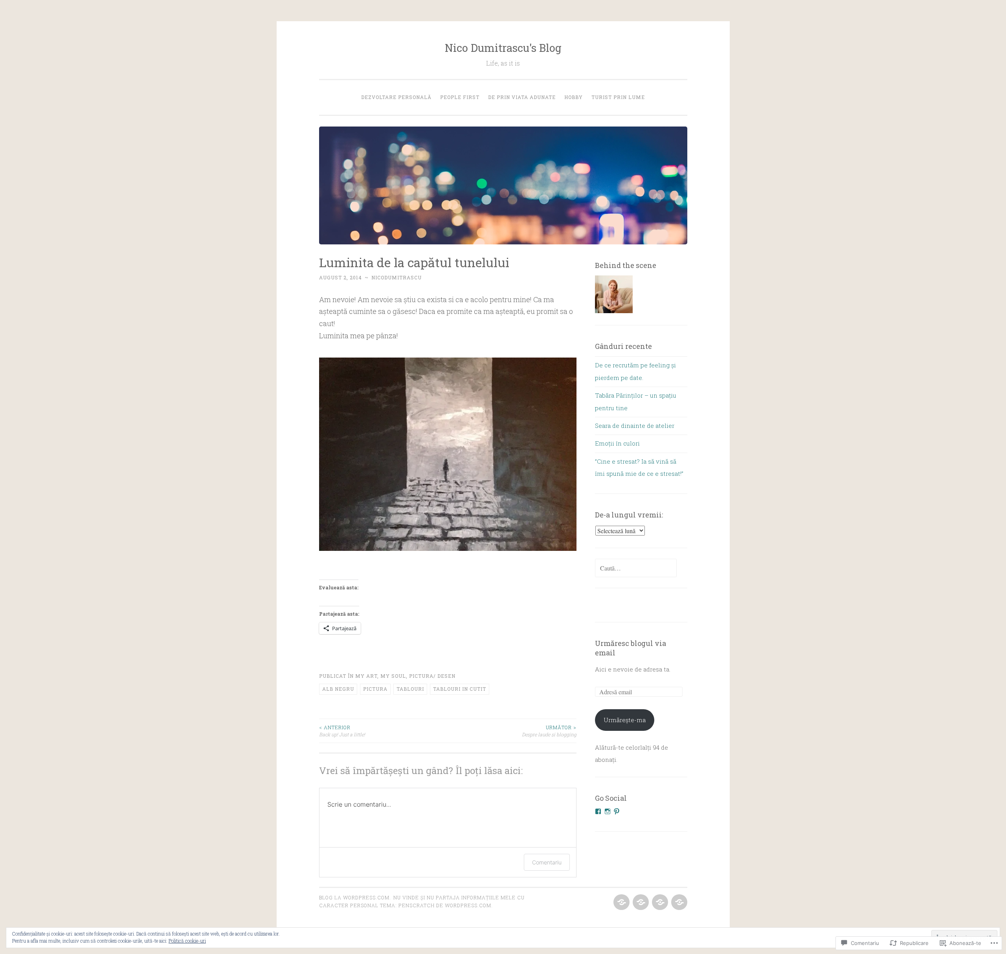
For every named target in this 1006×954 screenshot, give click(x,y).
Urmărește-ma (625, 720)
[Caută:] (636, 568)
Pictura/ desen (432, 676)
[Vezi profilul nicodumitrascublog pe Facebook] (598, 811)
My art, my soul (380, 676)
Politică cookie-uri (187, 940)
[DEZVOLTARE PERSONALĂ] (621, 902)
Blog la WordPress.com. (355, 897)
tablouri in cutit (459, 689)
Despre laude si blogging (549, 731)
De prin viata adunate (522, 97)
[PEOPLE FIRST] (640, 902)
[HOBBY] (678, 902)
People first (459, 97)
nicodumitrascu (396, 277)
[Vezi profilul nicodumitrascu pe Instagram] (607, 811)
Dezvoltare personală (396, 97)
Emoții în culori (617, 443)
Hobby (573, 97)
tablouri (410, 689)
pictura (375, 689)
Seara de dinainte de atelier (634, 425)
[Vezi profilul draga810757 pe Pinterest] (616, 811)
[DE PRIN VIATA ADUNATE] (659, 902)
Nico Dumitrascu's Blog (503, 48)
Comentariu (547, 862)
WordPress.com (468, 905)
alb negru (338, 689)
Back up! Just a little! (342, 731)
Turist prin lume (618, 97)
